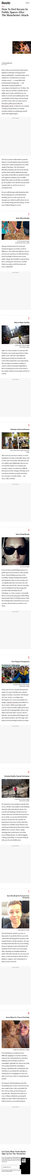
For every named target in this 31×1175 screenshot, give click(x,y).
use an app (20, 588)
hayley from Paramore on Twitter (21, 1049)
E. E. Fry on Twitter (24, 566)
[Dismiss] (28, 1159)
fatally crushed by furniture (10, 702)
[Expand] (23, 1159)
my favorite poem (15, 596)
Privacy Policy (9, 1171)
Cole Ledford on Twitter (23, 930)
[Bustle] (6, 3)
